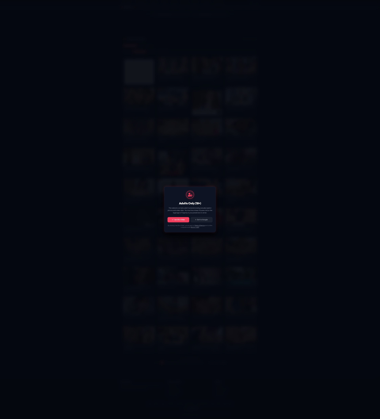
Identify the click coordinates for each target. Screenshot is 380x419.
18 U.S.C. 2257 (195, 227)
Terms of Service (200, 225)
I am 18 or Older (179, 220)
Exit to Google (202, 220)
